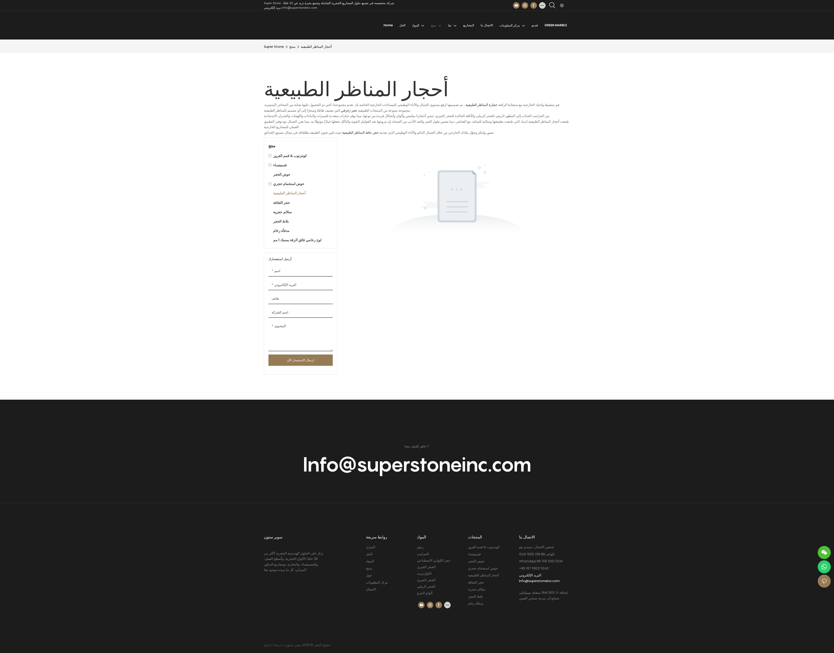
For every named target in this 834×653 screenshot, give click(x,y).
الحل (369, 554)
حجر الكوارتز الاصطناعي (433, 560)
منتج (292, 46)
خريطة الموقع (273, 645)
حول (369, 575)
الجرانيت (423, 554)
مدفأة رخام (475, 603)
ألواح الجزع (424, 593)
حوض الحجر (476, 561)
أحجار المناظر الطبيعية (316, 46)
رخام (420, 547)
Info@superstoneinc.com (417, 464)
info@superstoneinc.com (539, 581)
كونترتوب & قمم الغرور (484, 547)
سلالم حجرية (476, 589)
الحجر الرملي (426, 586)
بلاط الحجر (475, 596)
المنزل (370, 547)
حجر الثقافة (476, 582)
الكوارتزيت (424, 573)
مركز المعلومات (377, 582)
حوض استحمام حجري (483, 568)
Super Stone (274, 46)
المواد (370, 561)
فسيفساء (474, 554)
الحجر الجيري (426, 567)
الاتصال (371, 589)
